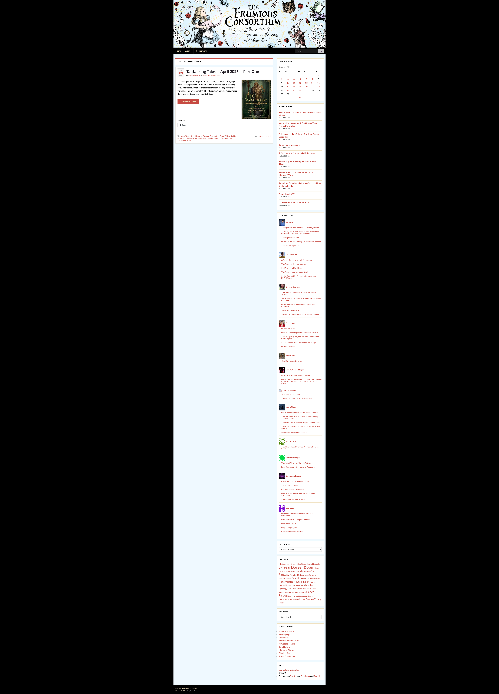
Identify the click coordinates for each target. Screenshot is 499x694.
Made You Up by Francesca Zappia (295, 481)
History (283, 581)
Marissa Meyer (201, 138)
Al (280, 563)
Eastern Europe (284, 571)
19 (300, 86)
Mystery (310, 584)
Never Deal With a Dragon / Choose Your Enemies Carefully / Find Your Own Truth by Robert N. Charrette (301, 381)
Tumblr (317, 676)
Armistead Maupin (287, 643)
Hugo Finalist (302, 581)
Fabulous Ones (308, 571)
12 (300, 83)
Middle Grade (299, 585)
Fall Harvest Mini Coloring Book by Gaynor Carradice (298, 305)
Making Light (285, 634)
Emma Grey (214, 136)
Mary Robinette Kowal (289, 640)
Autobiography (314, 564)
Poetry (306, 589)
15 (318, 83)
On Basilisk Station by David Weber (295, 375)
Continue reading (188, 101)
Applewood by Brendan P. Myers (294, 499)
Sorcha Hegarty (213, 138)
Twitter (293, 676)
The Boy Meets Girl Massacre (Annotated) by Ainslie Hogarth (299, 417)
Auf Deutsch (303, 564)
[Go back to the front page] (249, 24)
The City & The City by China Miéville (296, 398)
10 (288, 83)
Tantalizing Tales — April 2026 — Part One (222, 71)
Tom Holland (284, 647)
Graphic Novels (300, 578)
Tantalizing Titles (214, 76)
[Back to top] (493, 688)
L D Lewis (190, 138)
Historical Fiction (314, 578)
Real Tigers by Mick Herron (292, 268)
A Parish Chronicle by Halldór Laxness (297, 153)
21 (312, 86)
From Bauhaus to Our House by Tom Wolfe (298, 467)
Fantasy (284, 574)
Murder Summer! (288, 347)
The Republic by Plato (290, 238)
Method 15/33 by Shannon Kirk (294, 489)
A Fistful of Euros (286, 631)
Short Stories (293, 596)
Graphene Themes (193, 691)
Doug (308, 567)
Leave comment (264, 136)
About (188, 50)
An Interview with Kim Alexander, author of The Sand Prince (300, 427)
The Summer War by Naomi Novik (294, 272)
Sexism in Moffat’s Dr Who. (292, 532)
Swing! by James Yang (289, 145)
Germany (312, 575)
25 (294, 90)
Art (298, 564)
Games (305, 575)
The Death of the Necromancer (294, 264)
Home (178, 50)
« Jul (299, 97)
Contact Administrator (289, 670)
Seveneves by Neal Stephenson (294, 432)
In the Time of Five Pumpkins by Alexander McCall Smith (298, 277)
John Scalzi (283, 637)
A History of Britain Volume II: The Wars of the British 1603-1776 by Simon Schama (300, 233)
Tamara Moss (226, 138)
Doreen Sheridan (194, 76)
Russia (295, 592)
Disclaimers (201, 50)
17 (288, 86)
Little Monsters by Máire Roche (294, 202)
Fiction (300, 575)
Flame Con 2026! (287, 194)
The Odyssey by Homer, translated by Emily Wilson (299, 293)
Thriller (296, 599)
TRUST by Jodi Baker (289, 485)
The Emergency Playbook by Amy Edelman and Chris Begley (300, 338)
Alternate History (288, 564)
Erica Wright (225, 136)
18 (294, 86)
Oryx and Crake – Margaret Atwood (295, 520)
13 (306, 83)
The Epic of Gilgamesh (290, 246)
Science (301, 592)
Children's (285, 567)
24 (288, 90)
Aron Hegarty (196, 136)
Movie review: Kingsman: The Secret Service (299, 412)
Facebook (305, 676)
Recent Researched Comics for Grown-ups (298, 342)
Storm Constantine (287, 656)
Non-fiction (292, 588)
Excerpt (298, 571)
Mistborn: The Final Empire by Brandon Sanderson (297, 515)
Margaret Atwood (287, 650)
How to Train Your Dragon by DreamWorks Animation (298, 494)
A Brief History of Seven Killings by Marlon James (301, 422)
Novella (301, 589)
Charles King (284, 653)
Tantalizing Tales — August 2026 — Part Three (300, 314)
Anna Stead (185, 136)
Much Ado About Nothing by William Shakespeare (301, 242)
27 (306, 90)
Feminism (293, 575)
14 (312, 83)
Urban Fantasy (306, 599)
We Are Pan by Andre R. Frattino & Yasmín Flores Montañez (301, 299)
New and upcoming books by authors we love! (300, 332)
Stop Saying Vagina (289, 528)
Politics (312, 588)
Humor (313, 582)
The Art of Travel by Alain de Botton (296, 463)
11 (294, 83)
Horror (290, 581)
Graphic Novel (285, 578)
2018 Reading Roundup (290, 394)
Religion (282, 592)
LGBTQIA (282, 585)
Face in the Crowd (288, 524)
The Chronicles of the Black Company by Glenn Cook (300, 448)
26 (300, 90)
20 (306, 86)
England (292, 571)
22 (318, 86)
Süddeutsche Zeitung (305, 596)
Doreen (204, 76)
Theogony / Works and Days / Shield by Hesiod (300, 228)
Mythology (283, 589)
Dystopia (315, 568)
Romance (289, 592)
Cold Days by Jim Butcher (291, 361)
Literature (289, 585)
